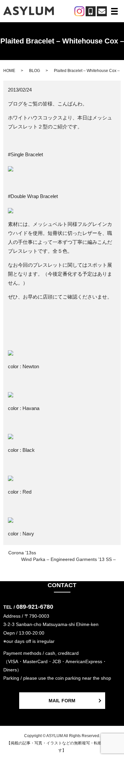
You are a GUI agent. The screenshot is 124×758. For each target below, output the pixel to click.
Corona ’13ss (22, 552)
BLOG (34, 70)
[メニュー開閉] (114, 11)
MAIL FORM (62, 700)
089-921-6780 (34, 606)
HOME (9, 70)
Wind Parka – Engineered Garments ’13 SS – (68, 559)
